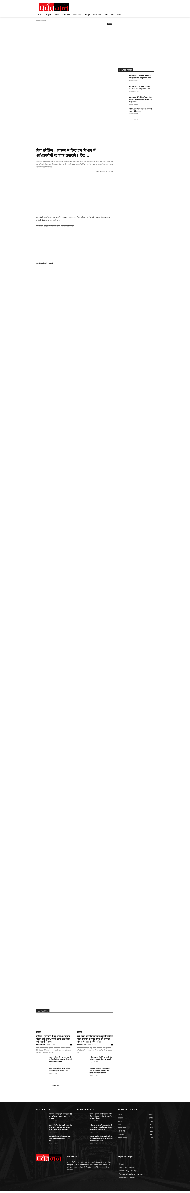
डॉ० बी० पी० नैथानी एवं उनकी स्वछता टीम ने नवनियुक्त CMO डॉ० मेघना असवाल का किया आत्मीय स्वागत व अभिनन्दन (60, 1127)
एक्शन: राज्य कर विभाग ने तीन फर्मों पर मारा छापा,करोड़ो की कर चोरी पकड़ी (59, 1069)
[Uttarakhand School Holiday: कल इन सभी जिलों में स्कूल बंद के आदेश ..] (123, 78)
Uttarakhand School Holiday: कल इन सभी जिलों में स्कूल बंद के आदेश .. (140, 76)
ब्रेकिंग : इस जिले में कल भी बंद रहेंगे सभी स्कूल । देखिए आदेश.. (140, 110)
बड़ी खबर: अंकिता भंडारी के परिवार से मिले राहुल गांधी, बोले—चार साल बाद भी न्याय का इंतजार (60, 1116)
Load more (135, 120)
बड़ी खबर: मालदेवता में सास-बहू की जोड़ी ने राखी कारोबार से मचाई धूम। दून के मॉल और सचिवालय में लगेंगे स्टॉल (95, 1038)
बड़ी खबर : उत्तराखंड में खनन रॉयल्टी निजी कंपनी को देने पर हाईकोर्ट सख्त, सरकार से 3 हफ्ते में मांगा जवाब (100, 1070)
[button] (151, 14)
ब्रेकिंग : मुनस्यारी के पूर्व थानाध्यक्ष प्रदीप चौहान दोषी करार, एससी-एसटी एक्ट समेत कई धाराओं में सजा (53, 1038)
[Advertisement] (74, 41)
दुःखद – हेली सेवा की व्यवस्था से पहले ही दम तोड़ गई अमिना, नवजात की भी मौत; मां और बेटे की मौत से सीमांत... (60, 1059)
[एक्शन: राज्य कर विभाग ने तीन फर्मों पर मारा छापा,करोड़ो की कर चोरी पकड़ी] (41, 1071)
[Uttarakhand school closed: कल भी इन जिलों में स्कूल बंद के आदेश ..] (123, 89)
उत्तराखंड (43, 21)
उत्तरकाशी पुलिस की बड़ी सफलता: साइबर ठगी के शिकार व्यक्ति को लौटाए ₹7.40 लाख (60, 1138)
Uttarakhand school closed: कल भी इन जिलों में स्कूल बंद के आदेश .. (140, 87)
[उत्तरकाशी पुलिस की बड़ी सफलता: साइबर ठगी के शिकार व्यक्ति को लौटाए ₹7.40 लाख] (41, 1139)
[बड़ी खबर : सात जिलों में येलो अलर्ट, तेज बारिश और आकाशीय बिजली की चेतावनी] (82, 1059)
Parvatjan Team (40, 1044)
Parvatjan (55, 1085)
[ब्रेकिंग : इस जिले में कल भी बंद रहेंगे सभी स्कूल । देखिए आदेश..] (123, 111)
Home (38, 21)
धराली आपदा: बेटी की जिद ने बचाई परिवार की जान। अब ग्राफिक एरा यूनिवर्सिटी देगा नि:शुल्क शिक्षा (140, 99)
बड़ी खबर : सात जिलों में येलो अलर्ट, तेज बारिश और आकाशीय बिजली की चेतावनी (101, 1058)
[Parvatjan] (44, 1088)
